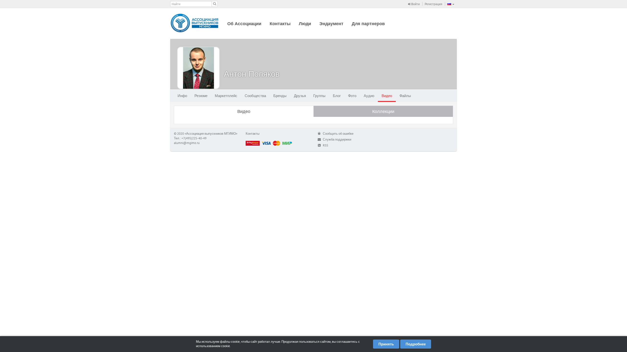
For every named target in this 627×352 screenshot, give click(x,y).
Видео (387, 95)
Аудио (369, 95)
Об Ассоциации (244, 23)
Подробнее (416, 344)
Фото (352, 95)
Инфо (182, 95)
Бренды (280, 95)
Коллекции (383, 111)
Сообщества (255, 95)
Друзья (300, 95)
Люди (305, 23)
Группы (319, 95)
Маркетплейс (226, 95)
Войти (415, 4)
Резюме (200, 95)
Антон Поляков (252, 73)
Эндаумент (331, 23)
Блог (337, 95)
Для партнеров (368, 23)
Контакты (280, 23)
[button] (451, 4)
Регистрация (433, 4)
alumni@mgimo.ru (187, 143)
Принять (386, 344)
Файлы (405, 95)
